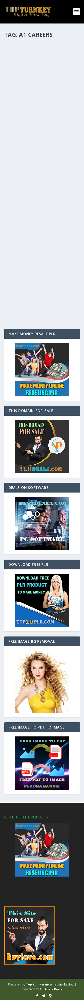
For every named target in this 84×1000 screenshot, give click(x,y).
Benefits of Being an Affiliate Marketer (38, 225)
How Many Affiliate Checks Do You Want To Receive (39, 49)
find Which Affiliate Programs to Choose (39, 165)
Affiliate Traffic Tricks (32, 279)
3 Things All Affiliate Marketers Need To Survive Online (41, 109)
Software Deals (51, 989)
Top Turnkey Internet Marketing (50, 984)
